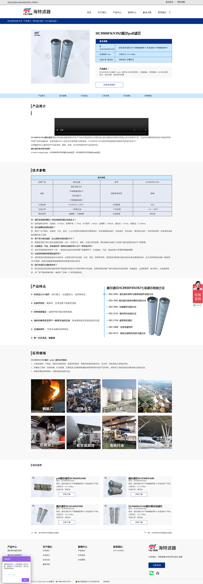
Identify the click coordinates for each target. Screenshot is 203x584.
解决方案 (147, 12)
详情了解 (66, 494)
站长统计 (106, 581)
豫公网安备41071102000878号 (88, 581)
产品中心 (117, 12)
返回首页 (169, 2)
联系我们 (162, 12)
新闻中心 (132, 12)
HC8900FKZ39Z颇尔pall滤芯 (88, 152)
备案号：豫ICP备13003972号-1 (60, 581)
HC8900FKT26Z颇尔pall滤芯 (39, 152)
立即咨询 (157, 565)
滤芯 (109, 137)
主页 (21, 21)
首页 (89, 12)
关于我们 (102, 12)
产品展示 (27, 21)
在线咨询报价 (109, 85)
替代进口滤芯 (38, 21)
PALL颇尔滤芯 (51, 21)
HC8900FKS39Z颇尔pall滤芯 (162, 533)
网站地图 (181, 2)
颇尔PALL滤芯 (41, 145)
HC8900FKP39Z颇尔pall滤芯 (62, 152)
